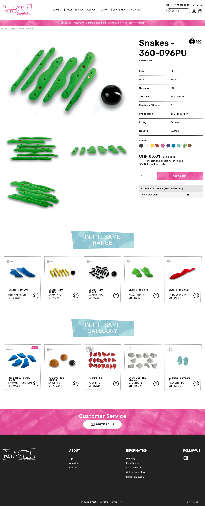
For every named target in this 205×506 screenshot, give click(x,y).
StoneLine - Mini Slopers (137, 379)
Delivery (130, 458)
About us (74, 463)
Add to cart (180, 176)
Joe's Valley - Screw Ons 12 (19, 379)
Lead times (132, 463)
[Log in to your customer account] (194, 11)
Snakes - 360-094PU (56, 291)
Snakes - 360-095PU (96, 291)
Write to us (105, 424)
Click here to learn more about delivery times (123, 23)
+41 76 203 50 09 (181, 5)
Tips (71, 458)
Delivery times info (155, 164)
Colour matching (135, 472)
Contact (73, 467)
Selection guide (135, 476)
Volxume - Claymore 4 (179, 379)
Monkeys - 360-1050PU (56, 379)
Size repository (134, 467)
